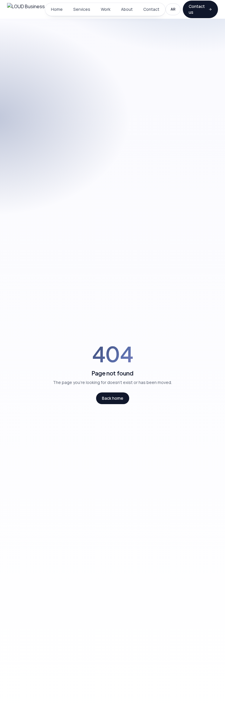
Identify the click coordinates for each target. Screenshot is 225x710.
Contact (151, 9)
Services (81, 9)
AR (173, 9)
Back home (112, 398)
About (127, 9)
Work (105, 9)
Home (57, 9)
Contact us (197, 9)
